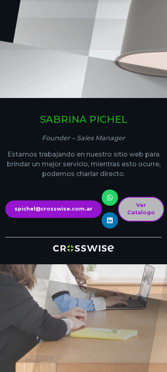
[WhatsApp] (110, 197)
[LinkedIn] (110, 220)
